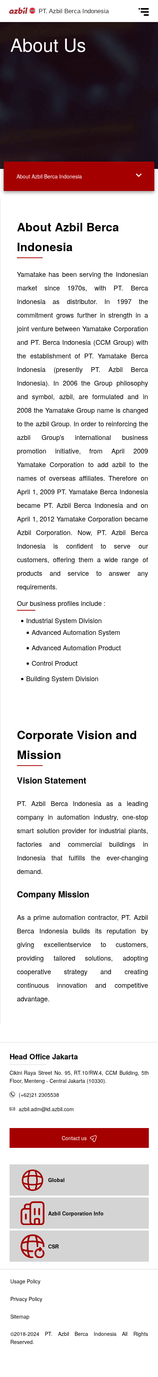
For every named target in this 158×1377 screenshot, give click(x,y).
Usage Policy (25, 1281)
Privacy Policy (26, 1298)
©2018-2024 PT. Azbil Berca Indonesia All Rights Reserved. (79, 1337)
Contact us (75, 1138)
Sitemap (19, 1316)
